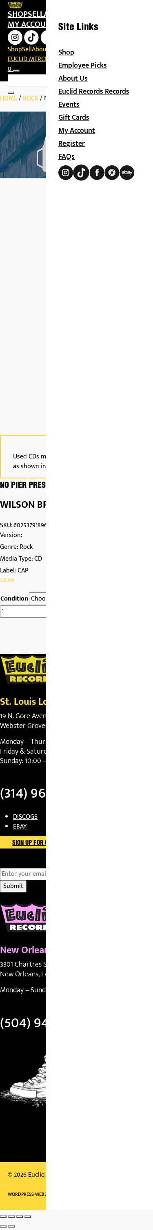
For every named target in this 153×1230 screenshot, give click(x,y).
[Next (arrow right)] (11, 1226)
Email (22, 863)
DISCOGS (25, 816)
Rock (30, 98)
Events (69, 105)
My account (31, 24)
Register (71, 144)
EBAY (20, 826)
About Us (73, 78)
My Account (76, 131)
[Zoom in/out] (3, 1216)
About (40, 49)
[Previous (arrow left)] (3, 1226)
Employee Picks (82, 65)
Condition (14, 599)
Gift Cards (73, 118)
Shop (18, 14)
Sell (36, 14)
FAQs (66, 157)
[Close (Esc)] (27, 1216)
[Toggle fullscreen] (11, 1216)
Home (8, 98)
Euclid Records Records (93, 92)
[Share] (19, 1216)
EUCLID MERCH (28, 59)
